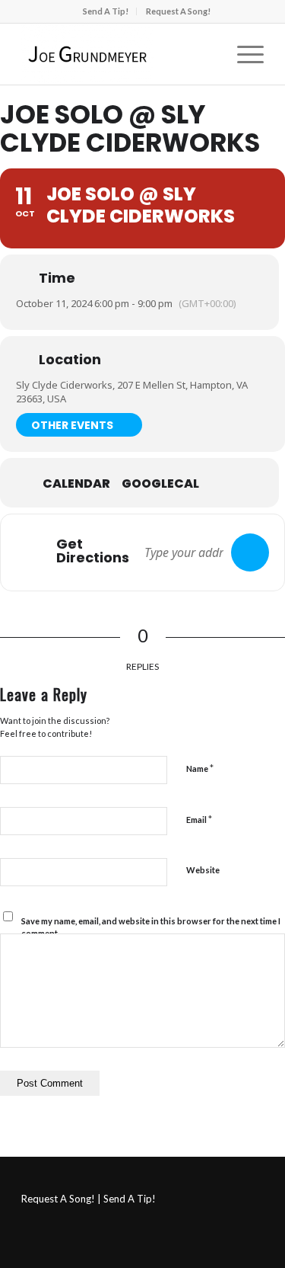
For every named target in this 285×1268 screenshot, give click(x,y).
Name (200, 768)
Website (203, 870)
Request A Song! (178, 11)
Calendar (76, 484)
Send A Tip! (105, 11)
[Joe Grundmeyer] (118, 54)
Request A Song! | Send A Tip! (88, 1199)
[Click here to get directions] (250, 552)
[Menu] (243, 54)
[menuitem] (106, 11)
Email (199, 819)
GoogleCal (160, 484)
